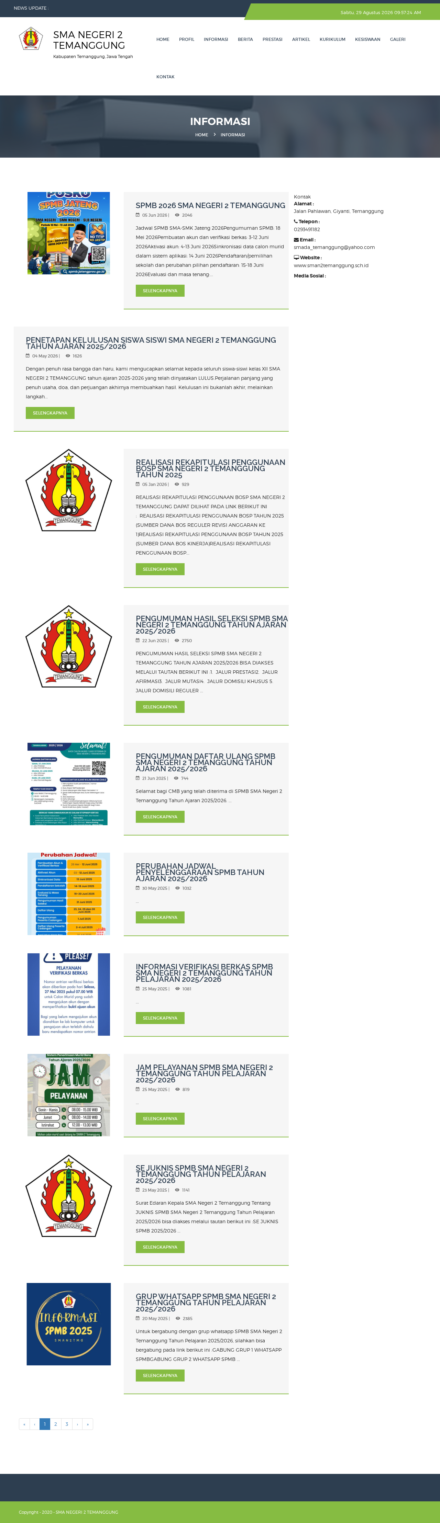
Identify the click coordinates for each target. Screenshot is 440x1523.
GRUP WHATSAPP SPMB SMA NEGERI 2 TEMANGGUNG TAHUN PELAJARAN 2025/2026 (206, 1302)
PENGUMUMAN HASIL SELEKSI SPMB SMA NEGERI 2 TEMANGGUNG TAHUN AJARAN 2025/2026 (212, 624)
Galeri (398, 39)
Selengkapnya (160, 290)
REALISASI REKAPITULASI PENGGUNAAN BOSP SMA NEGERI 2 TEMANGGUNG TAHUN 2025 (210, 468)
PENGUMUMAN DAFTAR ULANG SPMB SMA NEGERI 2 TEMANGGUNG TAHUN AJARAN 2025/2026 (205, 762)
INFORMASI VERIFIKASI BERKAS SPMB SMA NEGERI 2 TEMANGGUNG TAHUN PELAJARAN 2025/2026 (204, 973)
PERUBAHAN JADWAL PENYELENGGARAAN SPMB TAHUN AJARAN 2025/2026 (200, 872)
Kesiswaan (368, 39)
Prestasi (273, 39)
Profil (186, 39)
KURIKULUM (332, 39)
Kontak (165, 76)
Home (162, 39)
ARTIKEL (301, 39)
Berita (245, 39)
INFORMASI (216, 39)
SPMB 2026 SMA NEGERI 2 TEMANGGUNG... (100, 8)
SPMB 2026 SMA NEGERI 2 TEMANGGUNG (210, 205)
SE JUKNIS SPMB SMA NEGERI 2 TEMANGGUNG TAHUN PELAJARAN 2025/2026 (201, 1174)
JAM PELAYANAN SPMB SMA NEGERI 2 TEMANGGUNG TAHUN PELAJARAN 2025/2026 (204, 1073)
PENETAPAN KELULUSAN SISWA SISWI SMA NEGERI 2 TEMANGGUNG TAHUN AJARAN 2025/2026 (151, 343)
